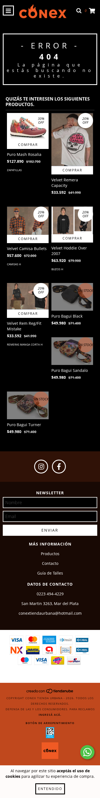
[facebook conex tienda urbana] (59, 466)
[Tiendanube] (50, 692)
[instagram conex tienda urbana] (41, 466)
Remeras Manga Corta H (24, 344)
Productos (50, 553)
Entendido (50, 788)
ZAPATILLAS (14, 170)
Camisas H (14, 264)
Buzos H (57, 269)
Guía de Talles (50, 573)
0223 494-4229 (50, 593)
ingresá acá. (50, 715)
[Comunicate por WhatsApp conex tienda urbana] (87, 752)
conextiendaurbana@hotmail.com (50, 613)
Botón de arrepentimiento (50, 723)
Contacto (50, 563)
